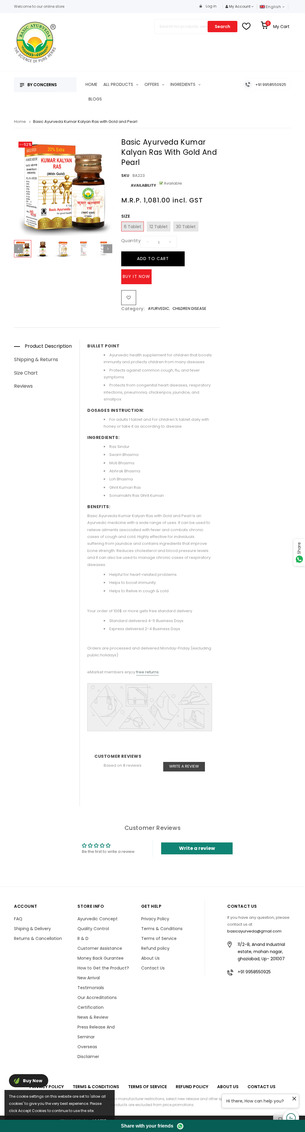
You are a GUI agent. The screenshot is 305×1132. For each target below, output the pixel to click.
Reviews (23, 386)
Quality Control (93, 929)
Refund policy (155, 948)
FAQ (18, 919)
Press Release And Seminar (96, 1032)
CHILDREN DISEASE (189, 308)
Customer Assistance (99, 948)
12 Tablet (159, 227)
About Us (150, 958)
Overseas (87, 1047)
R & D (82, 938)
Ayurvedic (158, 308)
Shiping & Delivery (32, 929)
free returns (147, 672)
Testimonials (90, 988)
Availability (143, 185)
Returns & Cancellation (38, 938)
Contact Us (153, 968)
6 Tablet (132, 227)
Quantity (131, 241)
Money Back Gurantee (100, 958)
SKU (125, 175)
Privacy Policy (155, 919)
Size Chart (26, 372)
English (274, 6)
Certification (90, 1007)
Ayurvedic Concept (97, 919)
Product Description (48, 346)
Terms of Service (159, 938)
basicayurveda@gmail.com (254, 931)
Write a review (184, 766)
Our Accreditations (97, 997)
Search (222, 27)
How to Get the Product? (103, 968)
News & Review (92, 1017)
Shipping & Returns (36, 359)
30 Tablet (186, 227)
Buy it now (136, 276)
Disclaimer (88, 1057)
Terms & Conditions (162, 929)
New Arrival (88, 978)
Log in (211, 6)
